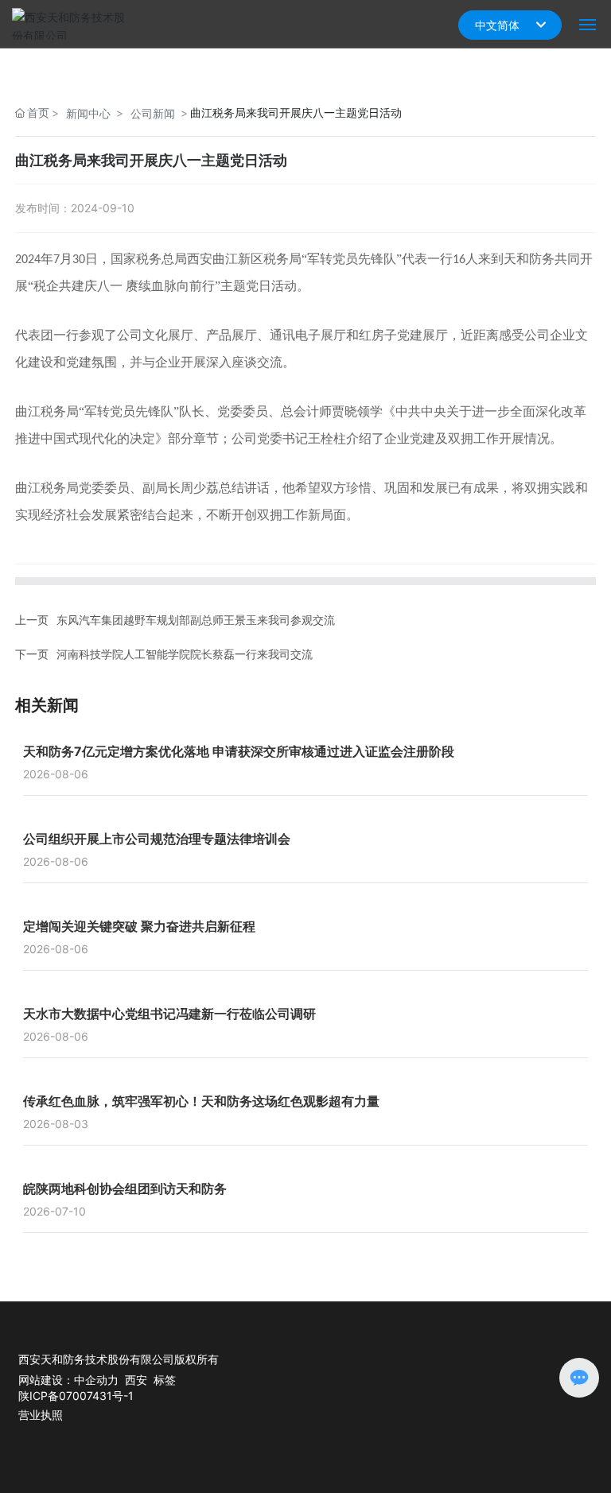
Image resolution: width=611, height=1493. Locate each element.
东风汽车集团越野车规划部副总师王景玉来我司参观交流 (195, 619)
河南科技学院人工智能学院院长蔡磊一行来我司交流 (184, 654)
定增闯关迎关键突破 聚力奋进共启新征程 (139, 926)
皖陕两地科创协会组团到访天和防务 (125, 1188)
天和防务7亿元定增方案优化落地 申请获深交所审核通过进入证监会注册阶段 (238, 751)
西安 (136, 1379)
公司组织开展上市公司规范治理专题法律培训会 (156, 839)
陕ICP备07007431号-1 (76, 1395)
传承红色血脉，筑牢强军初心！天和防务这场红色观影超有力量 (201, 1101)
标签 (165, 1379)
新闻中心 (88, 113)
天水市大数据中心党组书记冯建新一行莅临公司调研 (169, 1014)
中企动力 (96, 1379)
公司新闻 (152, 113)
